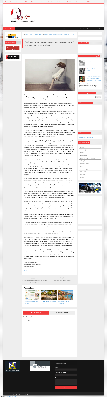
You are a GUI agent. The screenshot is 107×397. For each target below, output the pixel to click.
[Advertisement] (90, 257)
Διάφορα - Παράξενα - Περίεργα (36, 34)
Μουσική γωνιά (60, 1)
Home (26, 34)
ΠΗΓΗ (25, 270)
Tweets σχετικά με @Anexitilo (86, 137)
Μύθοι (82, 166)
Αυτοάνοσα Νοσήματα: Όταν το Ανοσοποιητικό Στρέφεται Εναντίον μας (87, 29)
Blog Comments (37, 312)
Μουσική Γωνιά (85, 163)
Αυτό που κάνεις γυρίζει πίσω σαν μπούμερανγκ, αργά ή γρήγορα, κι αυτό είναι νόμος (48, 35)
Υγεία (82, 177)
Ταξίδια (89, 1)
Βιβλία (26, 1)
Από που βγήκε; (84, 150)
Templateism (20, 394)
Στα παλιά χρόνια (80, 1)
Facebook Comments (62, 312)
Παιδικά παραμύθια (85, 169)
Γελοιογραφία (34, 1)
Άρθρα (82, 147)
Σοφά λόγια (70, 1)
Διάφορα (43, 1)
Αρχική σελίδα (8, 1)
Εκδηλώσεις (51, 1)
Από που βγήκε (18, 1)
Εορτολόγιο (89, 222)
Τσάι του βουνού (61, 29)
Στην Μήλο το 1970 (91, 61)
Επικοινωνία (97, 1)
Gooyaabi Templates (12, 396)
